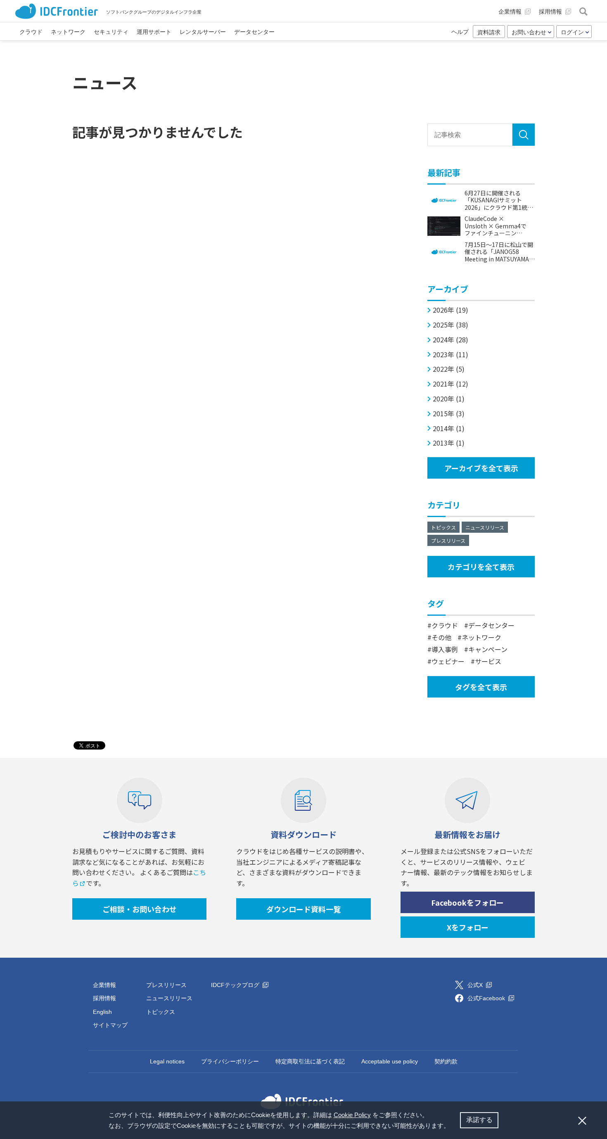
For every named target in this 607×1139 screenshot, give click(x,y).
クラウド (445, 625)
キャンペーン (487, 649)
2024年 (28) (450, 339)
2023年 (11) (450, 354)
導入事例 (445, 649)
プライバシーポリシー (230, 1061)
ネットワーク (481, 637)
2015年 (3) (449, 413)
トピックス (443, 527)
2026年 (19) (450, 310)
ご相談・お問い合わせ (139, 909)
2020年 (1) (449, 398)
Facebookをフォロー (467, 902)
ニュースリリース (484, 527)
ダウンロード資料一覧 (303, 909)
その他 (441, 637)
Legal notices (167, 1061)
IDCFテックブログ (236, 985)
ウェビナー (448, 661)
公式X (475, 985)
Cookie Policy (352, 1114)
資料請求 (488, 32)
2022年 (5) (449, 369)
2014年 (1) (449, 428)
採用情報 (104, 998)
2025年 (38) (450, 324)
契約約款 (446, 1061)
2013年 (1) (449, 443)
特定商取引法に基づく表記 (310, 1061)
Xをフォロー (467, 927)
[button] (452, 1126)
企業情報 (104, 985)
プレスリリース (448, 540)
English (102, 1011)
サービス (488, 661)
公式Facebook (487, 998)
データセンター (491, 625)
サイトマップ (110, 1025)
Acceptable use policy (389, 1061)
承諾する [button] (479, 1119)
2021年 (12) (450, 384)
